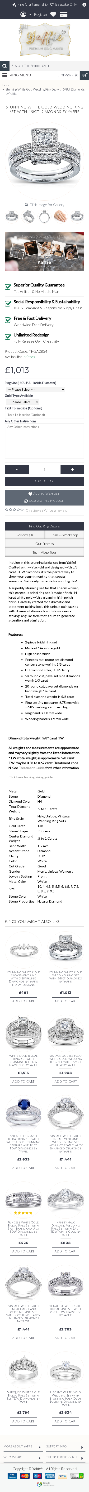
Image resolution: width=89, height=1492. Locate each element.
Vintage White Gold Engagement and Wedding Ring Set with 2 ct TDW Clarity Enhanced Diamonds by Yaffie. (66, 1144)
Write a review (55, 510)
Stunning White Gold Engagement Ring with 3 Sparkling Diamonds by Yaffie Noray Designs (23, 978)
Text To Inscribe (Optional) (23, 408)
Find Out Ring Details (44, 526)
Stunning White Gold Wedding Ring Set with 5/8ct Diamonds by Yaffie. (65, 977)
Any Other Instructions (20, 421)
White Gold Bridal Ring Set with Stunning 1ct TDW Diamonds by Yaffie (23, 1060)
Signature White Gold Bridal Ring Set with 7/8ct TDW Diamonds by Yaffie (66, 1311)
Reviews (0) (24, 535)
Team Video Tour (44, 552)
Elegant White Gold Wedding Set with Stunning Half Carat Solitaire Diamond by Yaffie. (66, 1398)
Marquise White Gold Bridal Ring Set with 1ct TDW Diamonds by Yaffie (23, 1397)
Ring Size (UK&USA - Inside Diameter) (30, 383)
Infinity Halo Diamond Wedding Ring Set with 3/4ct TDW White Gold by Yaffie (66, 1229)
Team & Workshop (64, 535)
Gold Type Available (19, 396)
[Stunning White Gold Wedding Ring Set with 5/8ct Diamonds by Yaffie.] (44, 161)
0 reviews (33, 510)
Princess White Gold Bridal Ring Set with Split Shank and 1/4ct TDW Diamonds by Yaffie (23, 1229)
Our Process (44, 544)
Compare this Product (46, 500)
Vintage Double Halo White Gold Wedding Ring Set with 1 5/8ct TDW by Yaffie (65, 1060)
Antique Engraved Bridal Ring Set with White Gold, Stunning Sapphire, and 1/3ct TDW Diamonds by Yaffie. (23, 1144)
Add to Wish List (46, 493)
